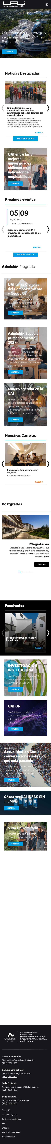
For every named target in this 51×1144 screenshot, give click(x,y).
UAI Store (5, 1128)
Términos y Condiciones (11, 1132)
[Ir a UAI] (10, 4)
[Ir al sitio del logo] (26, 4)
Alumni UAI (6, 1110)
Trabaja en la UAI (8, 1137)
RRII (3, 1123)
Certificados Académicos (11, 1119)
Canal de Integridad (9, 1115)
